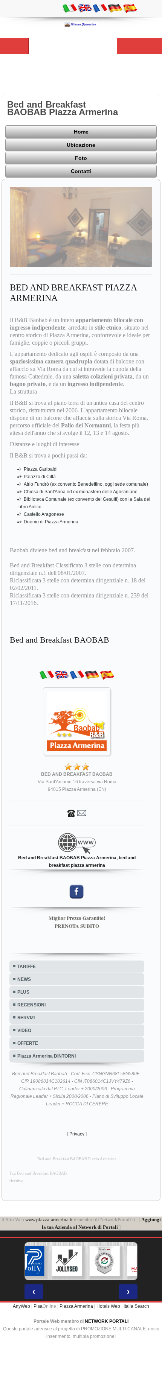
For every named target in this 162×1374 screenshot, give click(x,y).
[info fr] (99, 8)
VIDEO (24, 1030)
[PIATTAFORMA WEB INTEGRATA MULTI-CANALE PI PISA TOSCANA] (105, 1261)
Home (81, 132)
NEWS (24, 979)
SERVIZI (26, 1017)
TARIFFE (26, 966)
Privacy (76, 1134)
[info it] (69, 8)
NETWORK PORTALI (106, 1321)
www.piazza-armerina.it (49, 1219)
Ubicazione (81, 145)
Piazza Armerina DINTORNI (46, 1056)
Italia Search (136, 1306)
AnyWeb (21, 1306)
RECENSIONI (31, 1005)
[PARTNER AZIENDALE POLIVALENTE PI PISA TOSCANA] (29, 1261)
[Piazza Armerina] (81, 24)
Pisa (38, 1306)
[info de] (114, 8)
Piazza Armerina (76, 1306)
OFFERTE (27, 1043)
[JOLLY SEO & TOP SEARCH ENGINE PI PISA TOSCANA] (67, 1261)
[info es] (130, 8)
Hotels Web (108, 1306)
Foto (81, 158)
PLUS (23, 992)
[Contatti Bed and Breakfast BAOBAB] (76, 812)
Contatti (81, 171)
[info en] (84, 8)
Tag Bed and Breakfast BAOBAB (38, 1173)
